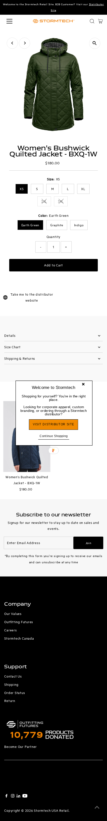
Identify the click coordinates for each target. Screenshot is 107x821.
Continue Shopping (54, 435)
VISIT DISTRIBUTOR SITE (53, 424)
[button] (53, 405)
